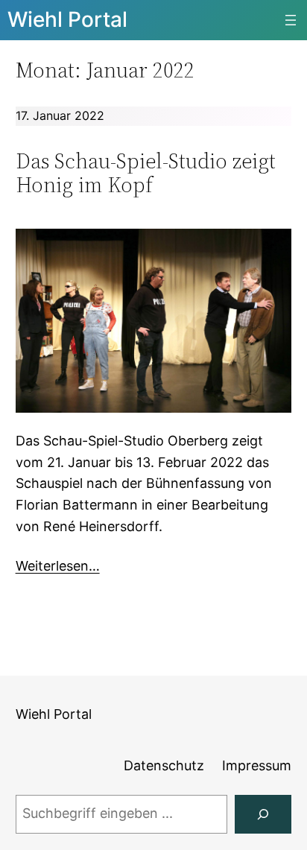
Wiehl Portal (67, 19)
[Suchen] (263, 814)
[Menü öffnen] (291, 20)
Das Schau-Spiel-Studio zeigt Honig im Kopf (146, 173)
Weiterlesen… (58, 566)
